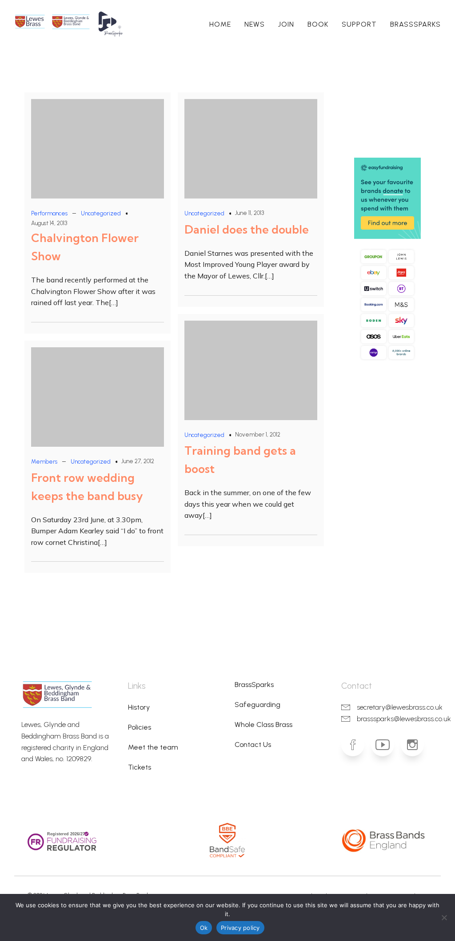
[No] (443, 917)
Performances (49, 213)
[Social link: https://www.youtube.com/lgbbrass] (386, 744)
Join (286, 24)
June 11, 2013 (249, 213)
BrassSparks (415, 24)
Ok (204, 927)
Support (359, 24)
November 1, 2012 (257, 434)
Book (317, 24)
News (254, 24)
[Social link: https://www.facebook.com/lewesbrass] (356, 744)
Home (220, 24)
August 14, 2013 (49, 223)
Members (44, 461)
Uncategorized (101, 213)
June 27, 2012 (137, 461)
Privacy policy (240, 927)
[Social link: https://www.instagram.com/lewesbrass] (416, 744)
